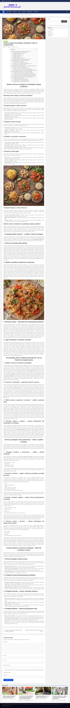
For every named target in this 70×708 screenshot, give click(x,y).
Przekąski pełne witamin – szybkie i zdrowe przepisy (20, 60)
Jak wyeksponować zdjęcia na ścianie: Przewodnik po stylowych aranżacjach (13, 631)
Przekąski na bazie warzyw (17, 54)
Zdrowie (23, 11)
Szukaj (49, 19)
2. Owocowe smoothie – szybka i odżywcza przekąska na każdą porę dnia (24, 73)
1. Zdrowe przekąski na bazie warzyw (18, 78)
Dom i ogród (8, 11)
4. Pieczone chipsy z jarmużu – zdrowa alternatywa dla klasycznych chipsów (24, 75)
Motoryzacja (30, 11)
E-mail (4, 660)
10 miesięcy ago (56, 700)
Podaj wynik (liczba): (6, 672)
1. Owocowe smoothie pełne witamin (18, 61)
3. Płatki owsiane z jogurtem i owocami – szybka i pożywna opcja (23, 69)
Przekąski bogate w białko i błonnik (18, 53)
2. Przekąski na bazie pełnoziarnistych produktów (20, 79)
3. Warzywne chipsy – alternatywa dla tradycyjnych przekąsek (22, 63)
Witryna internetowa (6, 665)
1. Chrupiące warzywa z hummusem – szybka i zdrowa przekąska (23, 72)
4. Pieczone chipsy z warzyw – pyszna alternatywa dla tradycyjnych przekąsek (24, 70)
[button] (35, 50)
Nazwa (4, 655)
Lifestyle (15, 11)
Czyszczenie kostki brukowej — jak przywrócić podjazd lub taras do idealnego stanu (27, 697)
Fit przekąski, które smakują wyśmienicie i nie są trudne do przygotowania (23, 65)
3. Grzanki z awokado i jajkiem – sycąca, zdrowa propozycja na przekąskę (24, 74)
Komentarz (5, 641)
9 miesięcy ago (39, 698)
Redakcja (36, 11)
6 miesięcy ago (6, 698)
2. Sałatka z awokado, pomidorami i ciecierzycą (20, 62)
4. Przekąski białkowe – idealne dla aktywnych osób (21, 81)
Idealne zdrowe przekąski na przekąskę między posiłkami (20, 51)
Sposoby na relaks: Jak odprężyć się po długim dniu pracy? (34, 631)
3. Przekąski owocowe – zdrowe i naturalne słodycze (21, 80)
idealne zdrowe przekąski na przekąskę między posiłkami (21, 59)
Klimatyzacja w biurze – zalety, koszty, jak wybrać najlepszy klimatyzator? (60, 697)
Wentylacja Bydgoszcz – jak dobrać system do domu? (42, 696)
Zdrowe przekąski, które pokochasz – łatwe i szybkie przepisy (21, 71)
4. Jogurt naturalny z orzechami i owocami (19, 64)
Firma (19, 11)
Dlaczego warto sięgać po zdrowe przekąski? (20, 52)
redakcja (44, 698)
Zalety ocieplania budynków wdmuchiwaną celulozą (9, 696)
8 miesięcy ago (23, 700)
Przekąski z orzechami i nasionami (18, 55)
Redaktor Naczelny (13, 698)
